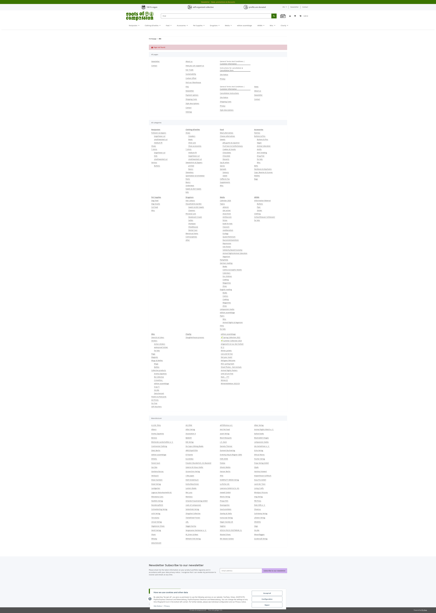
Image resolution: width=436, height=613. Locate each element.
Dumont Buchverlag (227, 450)
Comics (225, 296)
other (188, 240)
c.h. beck (223, 442)
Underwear (190, 185)
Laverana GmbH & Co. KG (229, 488)
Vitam (153, 534)
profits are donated (257, 7)
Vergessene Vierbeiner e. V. (196, 530)
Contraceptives (191, 237)
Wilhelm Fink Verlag (193, 539)
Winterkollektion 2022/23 (230, 383)
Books (225, 266)
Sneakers (191, 136)
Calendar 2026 (225, 200)
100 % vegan (152, 7)
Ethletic (154, 459)
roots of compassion (193, 505)
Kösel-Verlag (156, 484)
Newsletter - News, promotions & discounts (218, 2)
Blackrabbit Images (261, 438)
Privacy (167, 606)
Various (154, 162)
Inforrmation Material (262, 200)
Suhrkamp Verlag (260, 513)
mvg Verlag (258, 497)
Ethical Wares (259, 455)
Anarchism (227, 214)
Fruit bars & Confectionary (233, 146)
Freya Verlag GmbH (261, 463)
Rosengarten (225, 505)
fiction (225, 220)
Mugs (156, 364)
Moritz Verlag (225, 497)
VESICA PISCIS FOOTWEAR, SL (231, 530)
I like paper (190, 476)
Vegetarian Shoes (158, 526)
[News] (282, 16)
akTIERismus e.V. (226, 425)
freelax (222, 463)
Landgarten (155, 488)
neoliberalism (228, 230)
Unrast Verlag (156, 522)
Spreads (223, 169)
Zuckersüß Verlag (260, 539)
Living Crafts (259, 488)
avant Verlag (224, 434)
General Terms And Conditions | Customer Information (232, 62)
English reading (226, 289)
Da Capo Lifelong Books (194, 446)
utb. (187, 522)
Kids (155, 156)
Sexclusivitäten (225, 509)
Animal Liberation (263, 146)
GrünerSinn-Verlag (193, 471)
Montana (189, 497)
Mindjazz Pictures (261, 492)
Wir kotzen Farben (227, 539)
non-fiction (227, 247)
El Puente (189, 455)
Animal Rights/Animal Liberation (235, 253)
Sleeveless (189, 172)
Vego (256, 526)
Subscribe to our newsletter (274, 571)
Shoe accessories (194, 146)
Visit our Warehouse (193, 82)
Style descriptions (192, 103)
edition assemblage (227, 312)
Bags (256, 179)
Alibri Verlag (190, 429)
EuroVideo (189, 459)
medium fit (158, 143)
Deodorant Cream (195, 217)
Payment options (192, 95)
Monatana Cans (157, 497)
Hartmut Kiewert (260, 471)
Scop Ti (157, 387)
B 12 (222, 347)
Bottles (156, 367)
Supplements (225, 182)
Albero (153, 429)
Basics (190, 169)
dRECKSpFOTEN (192, 450)
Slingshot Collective (193, 513)
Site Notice (158, 606)
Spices (222, 166)
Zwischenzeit (159, 393)
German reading (226, 263)
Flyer (259, 207)
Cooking (226, 280)
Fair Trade (189, 70)
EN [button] (284, 7)
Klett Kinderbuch (192, 480)
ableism (226, 207)
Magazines (227, 283)
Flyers (222, 316)
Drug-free (260, 156)
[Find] (274, 16)
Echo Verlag (258, 450)
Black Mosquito (226, 438)
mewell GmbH (225, 492)
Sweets (222, 139)
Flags (153, 354)
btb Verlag (189, 442)
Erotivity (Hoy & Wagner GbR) (231, 455)
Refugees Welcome (228, 360)
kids (187, 192)
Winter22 (224, 380)
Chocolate (226, 156)
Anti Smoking (262, 153)
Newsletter (294, 7)
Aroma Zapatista (160, 374)
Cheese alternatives (227, 136)
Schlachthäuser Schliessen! (264, 217)
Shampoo (192, 224)
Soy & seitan (224, 162)
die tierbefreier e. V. (261, 446)
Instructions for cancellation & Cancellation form (231, 69)
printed (191, 166)
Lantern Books (191, 488)
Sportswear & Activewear (195, 176)
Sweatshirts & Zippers (194, 162)
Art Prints (155, 400)
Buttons (157, 166)
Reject (267, 605)
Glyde (256, 467)
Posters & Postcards (158, 397)
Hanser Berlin (225, 471)
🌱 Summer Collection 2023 (231, 341)
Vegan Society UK (226, 522)
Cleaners (191, 210)
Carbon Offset (191, 78)
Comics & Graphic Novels (232, 270)
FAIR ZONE (224, 459)
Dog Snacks (155, 204)
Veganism (226, 256)
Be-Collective (159, 377)
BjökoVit (189, 438)
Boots (190, 139)
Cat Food (154, 207)
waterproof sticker (161, 347)
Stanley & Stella (226, 513)
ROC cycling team (227, 364)
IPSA (221, 476)
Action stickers (159, 344)
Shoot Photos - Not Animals (231, 367)
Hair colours (190, 200)
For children (227, 276)
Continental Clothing (159, 446)
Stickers (154, 341)
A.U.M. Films (156, 425)
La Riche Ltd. (225, 484)
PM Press (257, 501)
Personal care (191, 214)
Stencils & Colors (157, 337)
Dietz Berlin (155, 450)
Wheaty (154, 539)
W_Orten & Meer (192, 534)
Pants (188, 179)
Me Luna (189, 492)
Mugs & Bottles (157, 360)
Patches (257, 133)
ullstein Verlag (259, 518)
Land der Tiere (259, 484)
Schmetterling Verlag (159, 509)
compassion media (227, 309)
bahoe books (259, 434)
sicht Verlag (155, 513)
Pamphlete (224, 260)
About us (189, 61)
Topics (222, 204)
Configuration (267, 599)
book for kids (227, 224)
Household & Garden (194, 204)
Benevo (154, 438)
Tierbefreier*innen (193, 518)
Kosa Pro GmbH (260, 480)
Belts (256, 166)
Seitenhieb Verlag (192, 509)
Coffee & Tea (225, 179)
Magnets (154, 357)
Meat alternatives (226, 133)
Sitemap (189, 112)
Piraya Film (224, 501)
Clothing (257, 214)
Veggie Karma (191, 526)
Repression (227, 243)
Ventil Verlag (156, 530)
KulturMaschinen (192, 484)
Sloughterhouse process (195, 337)
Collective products (158, 370)
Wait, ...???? (225, 377)
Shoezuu (257, 509)
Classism (226, 227)
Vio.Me (156, 390)
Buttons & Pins (259, 136)
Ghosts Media (225, 467)
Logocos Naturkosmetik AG (161, 492)
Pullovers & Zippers (158, 133)
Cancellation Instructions (229, 93)
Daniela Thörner (226, 446)
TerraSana (155, 518)
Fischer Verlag (259, 459)
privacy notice (175, 572)
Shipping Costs (191, 99)
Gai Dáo (154, 467)
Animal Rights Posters (229, 370)
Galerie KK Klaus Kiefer (194, 467)
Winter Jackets (226, 350)
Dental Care (192, 230)
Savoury (226, 172)
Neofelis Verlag (157, 501)
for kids (260, 159)
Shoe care (192, 143)
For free (154, 403)
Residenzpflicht (157, 505)
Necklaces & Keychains (263, 169)
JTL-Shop (424, 610)
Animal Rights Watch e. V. (264, 429)
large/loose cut (159, 136)
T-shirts (154, 149)
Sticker (259, 210)
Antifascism (227, 217)
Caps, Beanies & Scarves (263, 172)
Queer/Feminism (229, 237)
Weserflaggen (259, 534)
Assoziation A (191, 434)
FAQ (187, 87)
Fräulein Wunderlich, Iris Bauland (198, 463)
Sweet (225, 176)
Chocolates (227, 153)
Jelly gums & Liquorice (231, 143)
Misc (221, 185)
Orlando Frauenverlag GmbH (197, 501)
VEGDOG (257, 522)
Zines (225, 286)
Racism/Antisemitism (231, 240)
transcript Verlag (226, 518)
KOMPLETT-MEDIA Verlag (229, 480)
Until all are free (227, 374)
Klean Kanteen (156, 480)
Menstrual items (192, 233)
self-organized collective (203, 7)
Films (222, 326)
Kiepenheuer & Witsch (262, 476)
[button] (289, 16)
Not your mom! (226, 357)
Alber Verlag (259, 425)
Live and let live (227, 354)
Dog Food (154, 200)
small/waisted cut (160, 139)
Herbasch (155, 476)
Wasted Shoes (225, 534)
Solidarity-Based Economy (232, 250)
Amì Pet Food (225, 429)
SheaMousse (193, 227)
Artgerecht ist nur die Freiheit (232, 344)
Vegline (222, 526)
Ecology (225, 233)
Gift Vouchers (156, 406)
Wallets (257, 176)
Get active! (227, 210)
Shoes (153, 146)
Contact (305, 7)
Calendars (226, 273)
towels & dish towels (193, 189)
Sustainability (191, 74)
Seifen (190, 220)
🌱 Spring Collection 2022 (230, 337)
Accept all (267, 593)
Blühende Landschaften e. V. (162, 442)
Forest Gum (155, 463)
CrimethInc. (158, 380)
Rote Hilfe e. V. (259, 505)
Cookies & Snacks (229, 149)
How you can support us (195, 66)
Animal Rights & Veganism (233, 322)
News (256, 87)
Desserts (226, 159)
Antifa (259, 149)
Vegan (259, 143)
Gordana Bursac (157, 471)
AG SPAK (189, 425)
